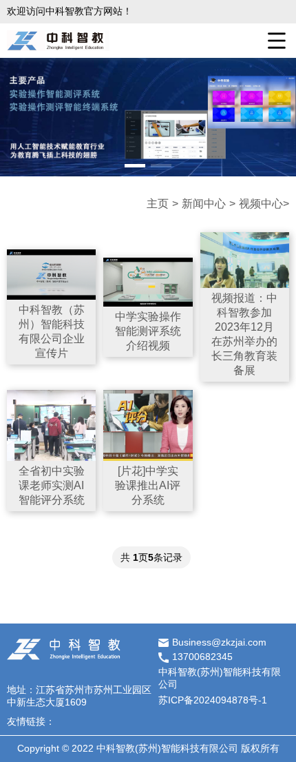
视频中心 (261, 203)
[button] (135, 165)
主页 (158, 203)
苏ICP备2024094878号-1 (212, 700)
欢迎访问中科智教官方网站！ (69, 11)
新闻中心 (204, 203)
